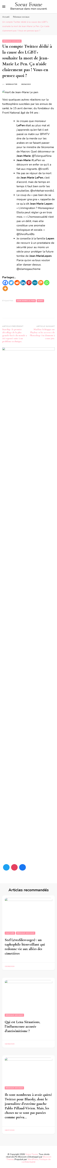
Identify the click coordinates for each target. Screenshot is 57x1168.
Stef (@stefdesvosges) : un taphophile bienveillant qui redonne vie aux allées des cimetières (25, 947)
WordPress (33, 1159)
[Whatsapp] (46, 282)
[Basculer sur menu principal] (3, 7)
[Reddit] (17, 282)
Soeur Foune (28, 4)
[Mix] (40, 282)
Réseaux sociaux (12, 41)
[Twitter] (11, 282)
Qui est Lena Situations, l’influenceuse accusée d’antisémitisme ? (22, 1026)
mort (40, 301)
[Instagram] (14, 867)
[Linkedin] (23, 282)
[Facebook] (5, 282)
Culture (10, 933)
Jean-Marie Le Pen (26, 301)
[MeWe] (35, 282)
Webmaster (11, 84)
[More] (5, 288)
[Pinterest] (29, 282)
